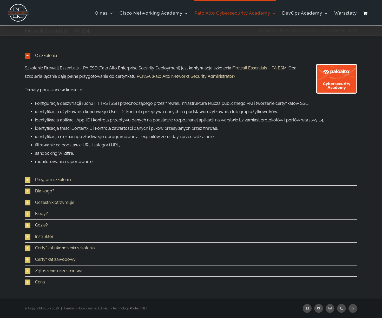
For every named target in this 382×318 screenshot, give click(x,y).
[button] (191, 55)
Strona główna (267, 30)
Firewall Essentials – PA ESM (259, 68)
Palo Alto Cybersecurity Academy (299, 30)
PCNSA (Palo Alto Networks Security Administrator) (186, 76)
